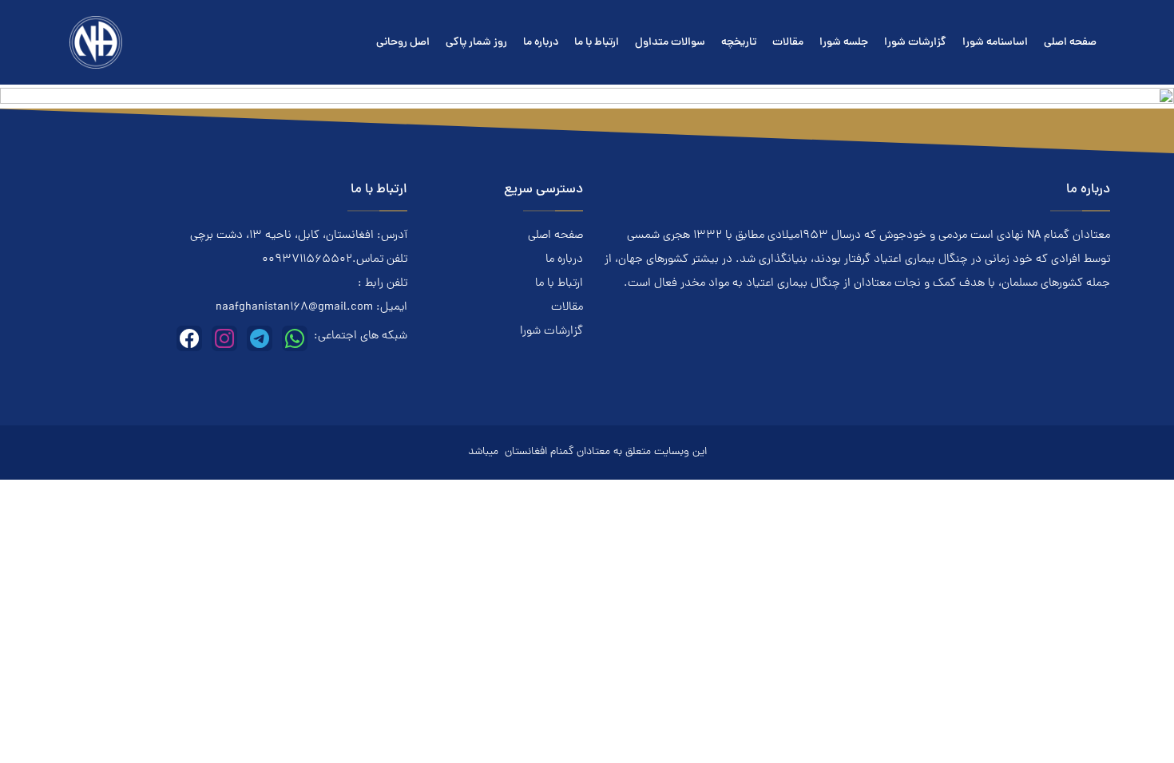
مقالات (787, 42)
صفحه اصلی (1070, 42)
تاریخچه (738, 42)
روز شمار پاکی (476, 42)
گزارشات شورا (915, 42)
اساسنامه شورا (995, 42)
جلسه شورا (843, 42)
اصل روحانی (403, 42)
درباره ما (540, 42)
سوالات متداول (670, 42)
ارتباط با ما (596, 42)
